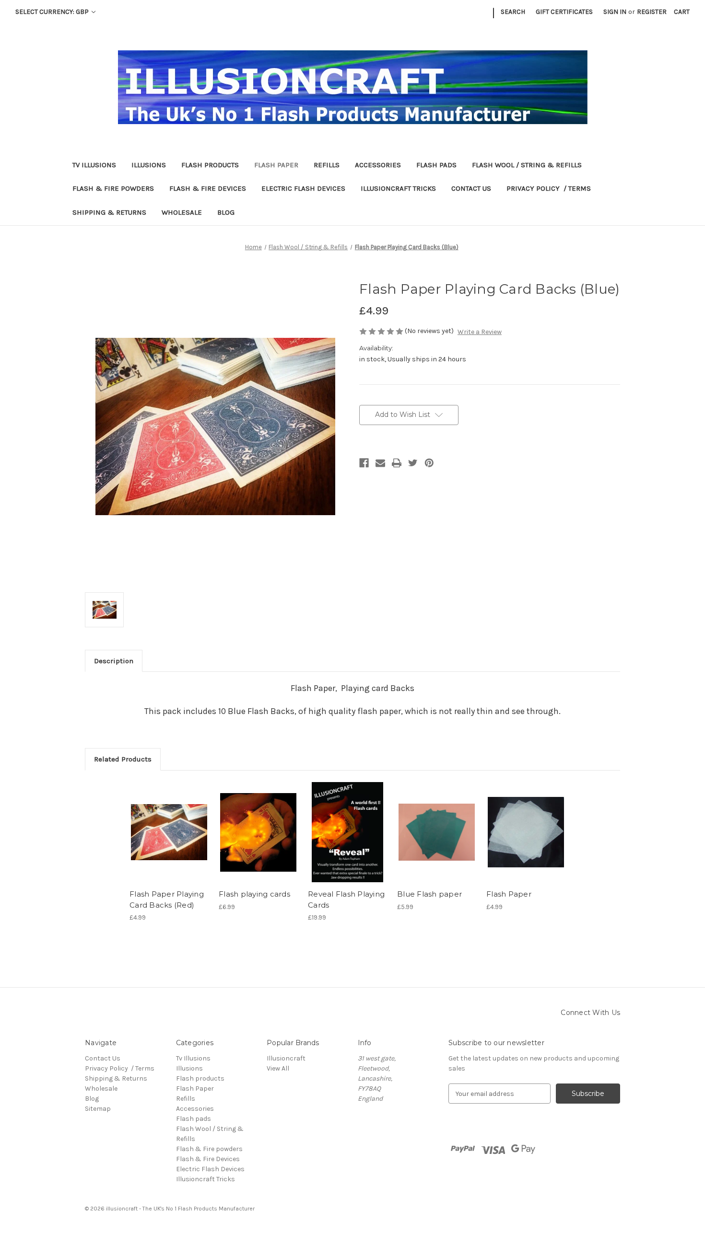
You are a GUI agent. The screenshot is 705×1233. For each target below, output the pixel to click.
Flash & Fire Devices (207, 188)
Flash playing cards (254, 894)
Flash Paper (276, 165)
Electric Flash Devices (303, 188)
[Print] (396, 463)
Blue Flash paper (429, 894)
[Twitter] (413, 463)
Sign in (614, 12)
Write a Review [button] (480, 332)
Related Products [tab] (123, 759)
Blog (226, 212)
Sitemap (98, 1109)
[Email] (380, 463)
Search (513, 12)
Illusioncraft (286, 1058)
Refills (327, 165)
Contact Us (471, 188)
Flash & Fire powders (113, 188)
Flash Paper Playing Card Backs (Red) (166, 899)
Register (652, 12)
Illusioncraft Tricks (398, 188)
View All (278, 1068)
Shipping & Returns (109, 212)
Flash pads (436, 165)
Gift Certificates (564, 12)
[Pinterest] (429, 463)
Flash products (210, 165)
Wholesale (182, 212)
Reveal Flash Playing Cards (346, 899)
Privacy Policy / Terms (548, 188)
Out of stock (169, 832)
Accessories (378, 165)
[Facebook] (364, 463)
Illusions (148, 165)
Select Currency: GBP (52, 12)
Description (113, 661)
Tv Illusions (94, 165)
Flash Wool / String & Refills (527, 165)
